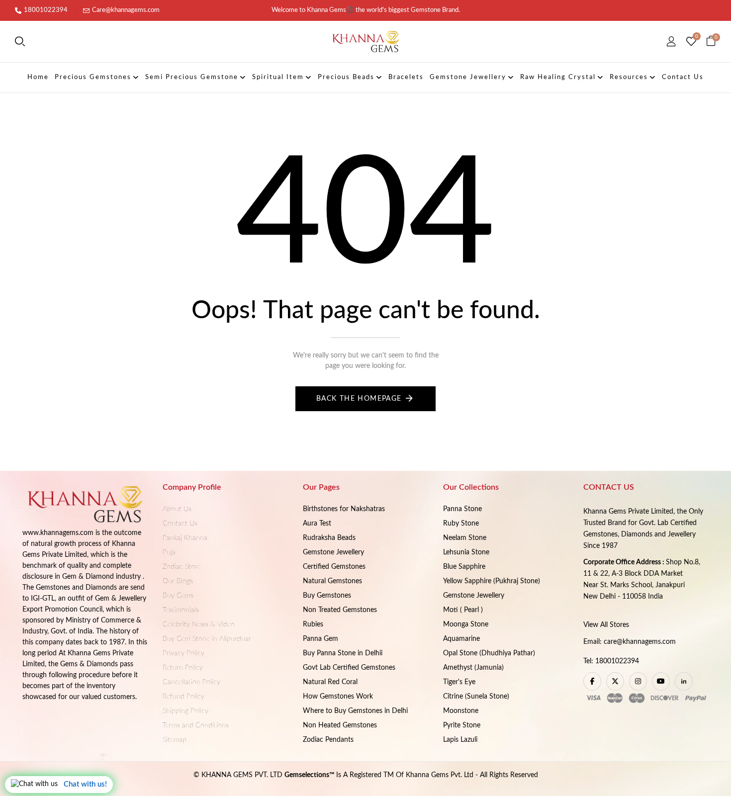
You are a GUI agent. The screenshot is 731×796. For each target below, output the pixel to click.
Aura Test (317, 523)
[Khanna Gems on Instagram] (638, 681)
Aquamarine (461, 638)
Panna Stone (462, 509)
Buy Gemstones (327, 595)
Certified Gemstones (334, 566)
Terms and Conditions (196, 725)
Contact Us (180, 523)
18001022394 (46, 10)
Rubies (313, 624)
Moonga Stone (465, 624)
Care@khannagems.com (126, 10)
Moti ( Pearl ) (463, 610)
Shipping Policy (185, 711)
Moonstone (460, 711)
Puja (169, 552)
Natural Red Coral (330, 682)
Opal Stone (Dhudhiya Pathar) (489, 653)
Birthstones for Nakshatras (344, 509)
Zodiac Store (182, 566)
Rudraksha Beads (329, 537)
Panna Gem (320, 638)
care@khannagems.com (640, 641)
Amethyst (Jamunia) (473, 667)
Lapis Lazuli (460, 739)
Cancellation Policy (191, 682)
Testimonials (181, 610)
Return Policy (183, 667)
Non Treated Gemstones (340, 610)
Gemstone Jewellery (333, 552)
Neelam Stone (464, 537)
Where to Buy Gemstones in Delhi (355, 711)
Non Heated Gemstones (340, 725)
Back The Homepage (359, 398)
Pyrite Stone (461, 725)
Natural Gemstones (332, 581)
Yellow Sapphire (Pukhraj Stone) (491, 581)
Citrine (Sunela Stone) (476, 696)
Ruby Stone (461, 523)
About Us (177, 509)
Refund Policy (183, 696)
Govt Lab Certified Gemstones (349, 667)
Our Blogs (178, 581)
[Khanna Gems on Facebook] (592, 681)
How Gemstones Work (338, 696)
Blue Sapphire (464, 566)
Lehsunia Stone (466, 552)
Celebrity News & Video (199, 624)
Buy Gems (178, 595)
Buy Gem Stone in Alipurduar (207, 638)
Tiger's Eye (459, 682)
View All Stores (606, 624)
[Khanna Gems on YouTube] (661, 681)
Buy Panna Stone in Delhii (342, 653)
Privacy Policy (183, 653)
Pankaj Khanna (185, 537)
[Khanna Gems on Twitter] (615, 681)
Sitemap (174, 739)
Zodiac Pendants (328, 739)
